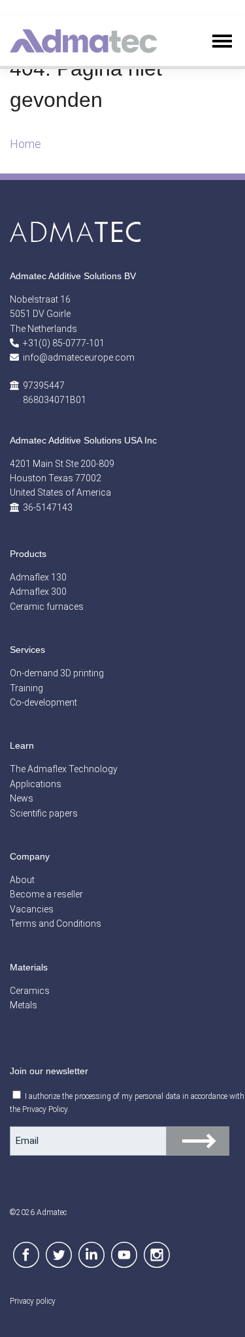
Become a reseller (46, 894)
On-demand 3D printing (57, 673)
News (21, 798)
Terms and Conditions (55, 923)
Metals (23, 1005)
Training (26, 688)
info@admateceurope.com (79, 357)
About (22, 880)
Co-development (43, 702)
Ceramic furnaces (47, 606)
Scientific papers (44, 813)
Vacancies (32, 909)
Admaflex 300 (38, 591)
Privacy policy (33, 1301)
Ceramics (30, 990)
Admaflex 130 (38, 577)
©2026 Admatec (38, 1212)
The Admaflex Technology (64, 769)
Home (25, 144)
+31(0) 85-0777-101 (64, 343)
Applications (35, 784)
